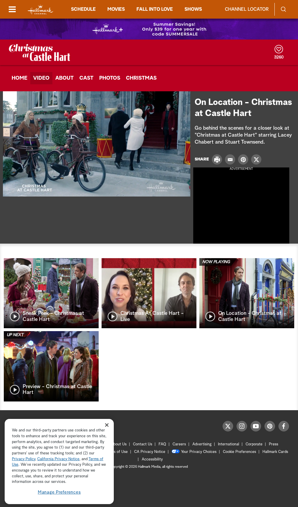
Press (273, 444)
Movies (116, 9)
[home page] (40, 9)
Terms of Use (116, 452)
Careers (179, 444)
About (64, 78)
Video (41, 78)
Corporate (254, 444)
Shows (193, 9)
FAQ (162, 444)
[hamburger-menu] (12, 9)
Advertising (202, 444)
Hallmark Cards (275, 452)
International (228, 444)
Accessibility (152, 459)
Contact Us (142, 444)
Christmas (141, 78)
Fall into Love (154, 9)
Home (19, 78)
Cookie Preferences (239, 452)
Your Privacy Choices (199, 452)
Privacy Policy (23, 459)
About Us (119, 444)
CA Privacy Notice (149, 452)
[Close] (107, 425)
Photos (109, 78)
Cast (86, 78)
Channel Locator (247, 9)
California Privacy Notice (58, 459)
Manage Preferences (59, 492)
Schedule (83, 9)
